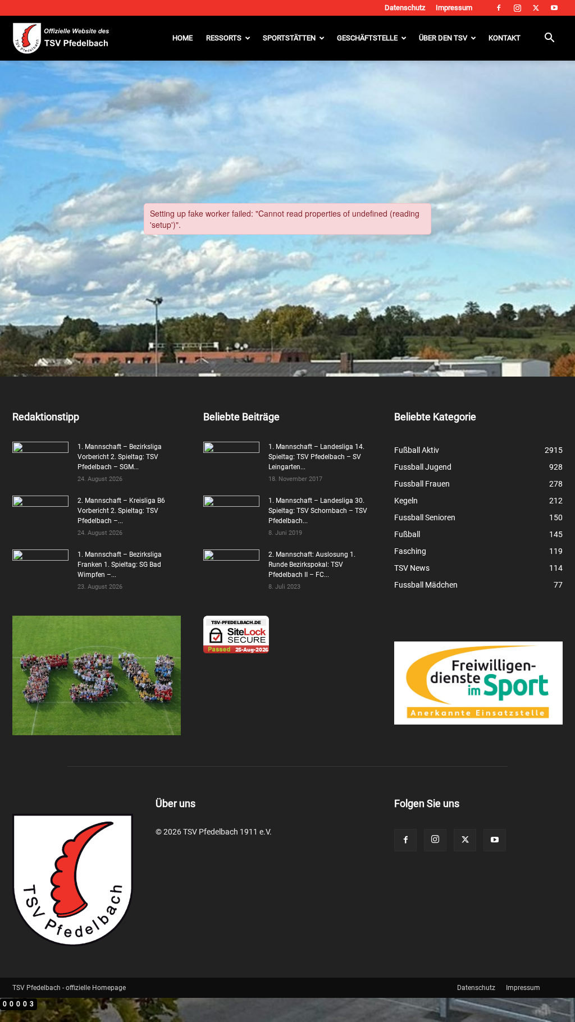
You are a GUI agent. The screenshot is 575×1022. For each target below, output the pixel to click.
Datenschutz (405, 7)
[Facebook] (498, 8)
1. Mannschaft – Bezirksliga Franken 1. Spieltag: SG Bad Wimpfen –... (119, 565)
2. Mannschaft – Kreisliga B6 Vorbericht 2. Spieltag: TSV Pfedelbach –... (121, 511)
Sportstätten (289, 38)
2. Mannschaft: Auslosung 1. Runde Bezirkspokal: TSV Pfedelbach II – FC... (311, 565)
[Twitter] (535, 8)
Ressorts (223, 38)
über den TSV (443, 38)
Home (182, 38)
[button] (549, 39)
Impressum (454, 7)
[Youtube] (554, 8)
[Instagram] (517, 8)
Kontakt (505, 38)
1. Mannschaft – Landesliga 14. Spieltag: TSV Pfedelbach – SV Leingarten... (316, 457)
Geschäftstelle (367, 38)
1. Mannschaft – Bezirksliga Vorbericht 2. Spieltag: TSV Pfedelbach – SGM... (119, 457)
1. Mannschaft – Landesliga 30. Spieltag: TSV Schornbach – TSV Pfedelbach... (317, 511)
